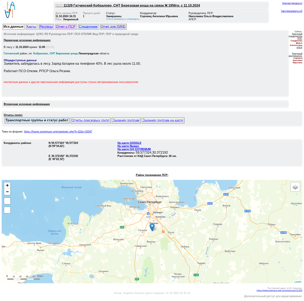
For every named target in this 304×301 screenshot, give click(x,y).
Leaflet (297, 281)
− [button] (7, 191)
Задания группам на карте (163, 120)
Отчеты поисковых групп (90, 120)
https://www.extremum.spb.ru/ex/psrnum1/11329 (279, 290)
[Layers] (295, 186)
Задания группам (126, 120)
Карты (31, 26)
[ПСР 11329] (152, 227)
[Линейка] (7, 210)
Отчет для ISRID (113, 26)
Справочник (88, 26)
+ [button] (7, 185)
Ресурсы (46, 26)
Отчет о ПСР (65, 26)
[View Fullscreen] (7, 201)
